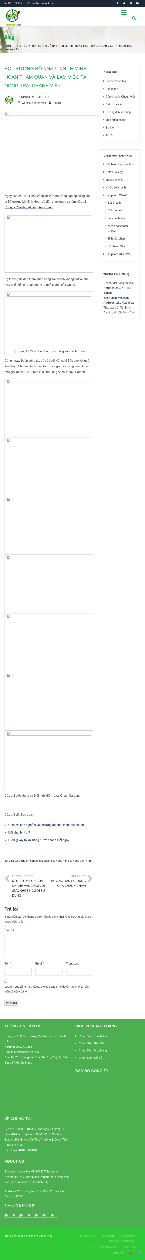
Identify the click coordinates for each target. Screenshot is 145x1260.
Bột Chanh (114, 202)
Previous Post (28, 886)
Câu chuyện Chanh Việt (120, 96)
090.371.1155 (15, 3)
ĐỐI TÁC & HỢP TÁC (122, 1241)
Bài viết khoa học (116, 81)
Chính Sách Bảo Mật (91, 1043)
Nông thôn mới (81, 860)
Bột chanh (112, 88)
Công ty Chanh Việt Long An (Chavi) (29, 207)
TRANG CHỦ (87, 1235)
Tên (8, 963)
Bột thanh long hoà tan (119, 164)
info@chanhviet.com (43, 3)
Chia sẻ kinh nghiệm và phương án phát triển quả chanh (46, 825)
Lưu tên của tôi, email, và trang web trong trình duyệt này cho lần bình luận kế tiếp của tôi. (47, 989)
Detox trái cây (114, 104)
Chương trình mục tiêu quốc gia (34, 860)
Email (39, 963)
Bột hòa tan (115, 210)
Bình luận (10, 930)
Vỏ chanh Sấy (116, 246)
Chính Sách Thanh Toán (93, 1036)
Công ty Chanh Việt (34, 102)
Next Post (68, 881)
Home (8, 46)
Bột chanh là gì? (19, 832)
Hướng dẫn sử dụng (118, 112)
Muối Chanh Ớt (115, 179)
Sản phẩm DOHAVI (118, 254)
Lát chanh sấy (116, 218)
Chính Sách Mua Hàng (93, 1050)
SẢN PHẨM (128, 1235)
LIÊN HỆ (118, 1252)
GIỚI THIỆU (108, 1235)
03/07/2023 (43, 96)
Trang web (72, 963)
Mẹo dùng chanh (116, 119)
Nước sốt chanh (116, 187)
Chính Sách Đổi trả (90, 1057)
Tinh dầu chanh (117, 238)
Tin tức (22, 46)
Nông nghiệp (63, 860)
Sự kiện (110, 127)
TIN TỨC (129, 1246)
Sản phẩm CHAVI (116, 195)
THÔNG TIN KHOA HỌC (103, 1246)
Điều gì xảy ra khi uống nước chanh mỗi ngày (38, 840)
